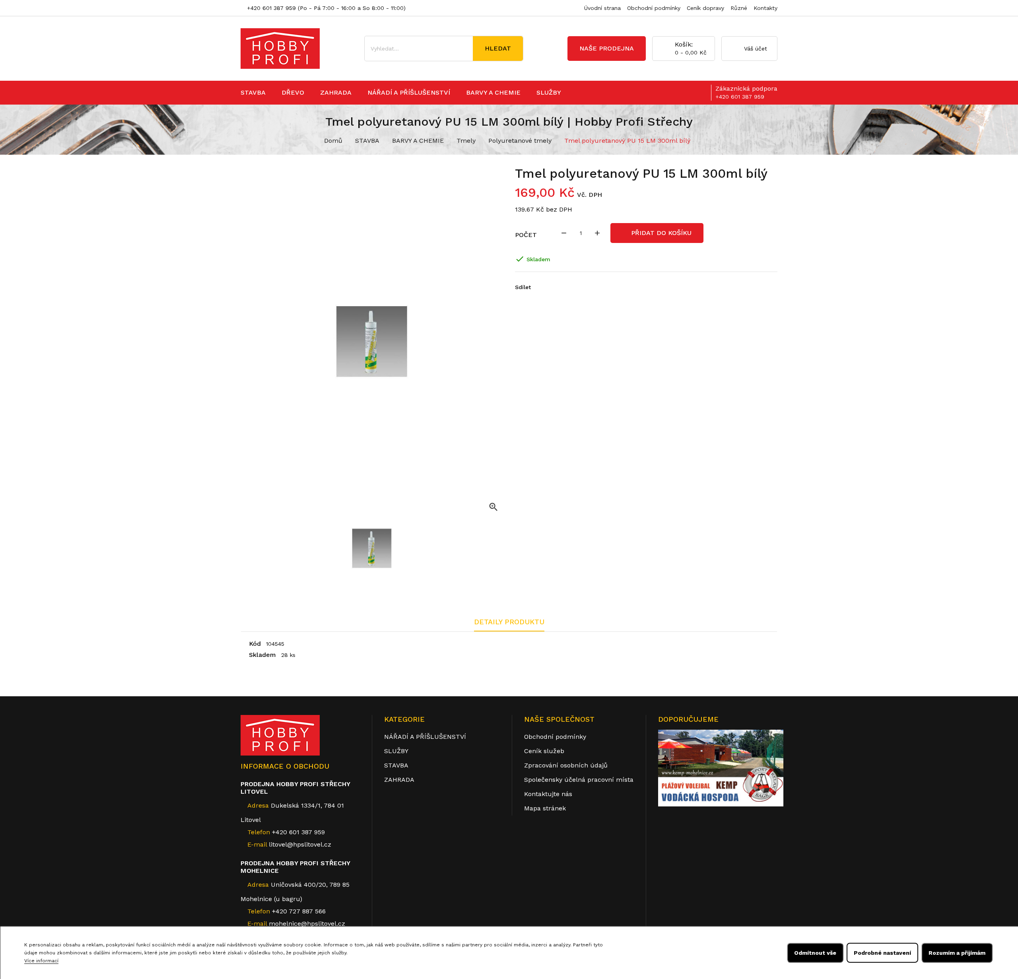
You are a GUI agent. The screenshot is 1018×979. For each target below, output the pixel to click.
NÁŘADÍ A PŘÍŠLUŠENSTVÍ (408, 92)
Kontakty (765, 8)
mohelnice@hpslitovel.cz (307, 923)
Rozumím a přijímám (957, 953)
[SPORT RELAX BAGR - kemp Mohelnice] (720, 767)
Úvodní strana (602, 8)
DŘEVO (293, 92)
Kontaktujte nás (548, 794)
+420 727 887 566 (286, 911)
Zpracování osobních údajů (566, 765)
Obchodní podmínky (653, 8)
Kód (255, 643)
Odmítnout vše (815, 953)
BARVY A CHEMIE (493, 92)
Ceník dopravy (705, 8)
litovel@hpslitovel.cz (300, 844)
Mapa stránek (545, 808)
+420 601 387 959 (270, 8)
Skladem (262, 654)
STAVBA (253, 92)
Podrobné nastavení (882, 953)
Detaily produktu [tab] (509, 622)
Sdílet (539, 287)
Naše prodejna (606, 48)
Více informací (41, 960)
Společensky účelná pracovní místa (578, 779)
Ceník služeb (544, 751)
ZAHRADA (336, 92)
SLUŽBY (548, 92)
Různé (738, 8)
